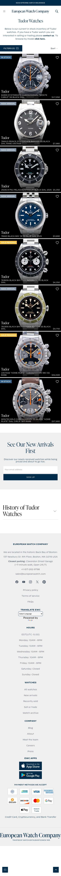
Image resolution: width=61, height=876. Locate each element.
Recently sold (30, 701)
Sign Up (30, 477)
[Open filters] (5, 870)
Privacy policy (30, 590)
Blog (30, 728)
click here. (40, 39)
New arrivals (30, 695)
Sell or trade (30, 707)
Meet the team (30, 740)
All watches (30, 689)
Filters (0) (9, 48)
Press (30, 751)
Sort (53, 48)
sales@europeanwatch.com (30, 574)
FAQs (30, 602)
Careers (30, 745)
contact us (48, 35)
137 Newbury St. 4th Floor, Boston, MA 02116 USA (30, 557)
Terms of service (30, 596)
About (30, 734)
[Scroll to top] (56, 870)
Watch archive (30, 713)
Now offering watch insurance (30, 3)
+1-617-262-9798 (30, 569)
